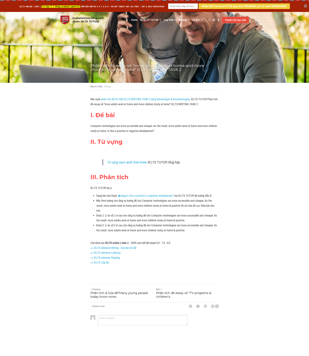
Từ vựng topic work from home (127, 162)
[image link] (65, 19)
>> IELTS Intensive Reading (105, 258)
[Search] (213, 20)
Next (158, 289)
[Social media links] (218, 20)
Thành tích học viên (235, 20)
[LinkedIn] (205, 306)
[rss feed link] (217, 306)
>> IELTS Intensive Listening (105, 253)
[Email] (212, 306)
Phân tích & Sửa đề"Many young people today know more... (119, 294)
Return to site (99, 306)
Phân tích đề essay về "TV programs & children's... (183, 294)
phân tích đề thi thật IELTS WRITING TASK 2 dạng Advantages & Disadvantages (145, 99)
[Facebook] (190, 306)
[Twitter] (198, 306)
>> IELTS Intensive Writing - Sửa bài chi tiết (113, 248)
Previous (96, 289)
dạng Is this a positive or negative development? (147, 196)
